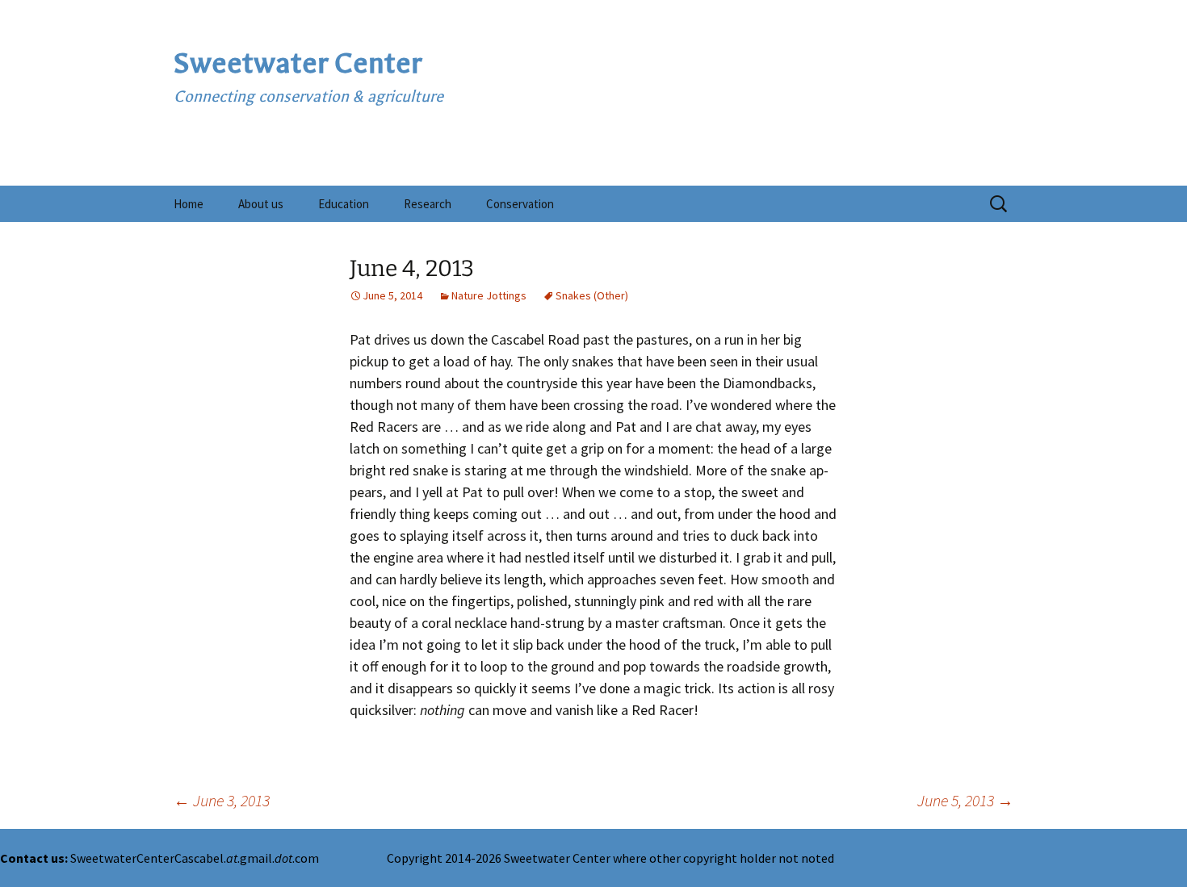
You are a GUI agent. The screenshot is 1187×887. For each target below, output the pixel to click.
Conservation (520, 203)
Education (343, 203)
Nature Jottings (488, 295)
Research (427, 203)
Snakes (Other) (592, 295)
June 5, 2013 (965, 800)
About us (260, 203)
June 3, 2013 (222, 800)
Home (188, 203)
